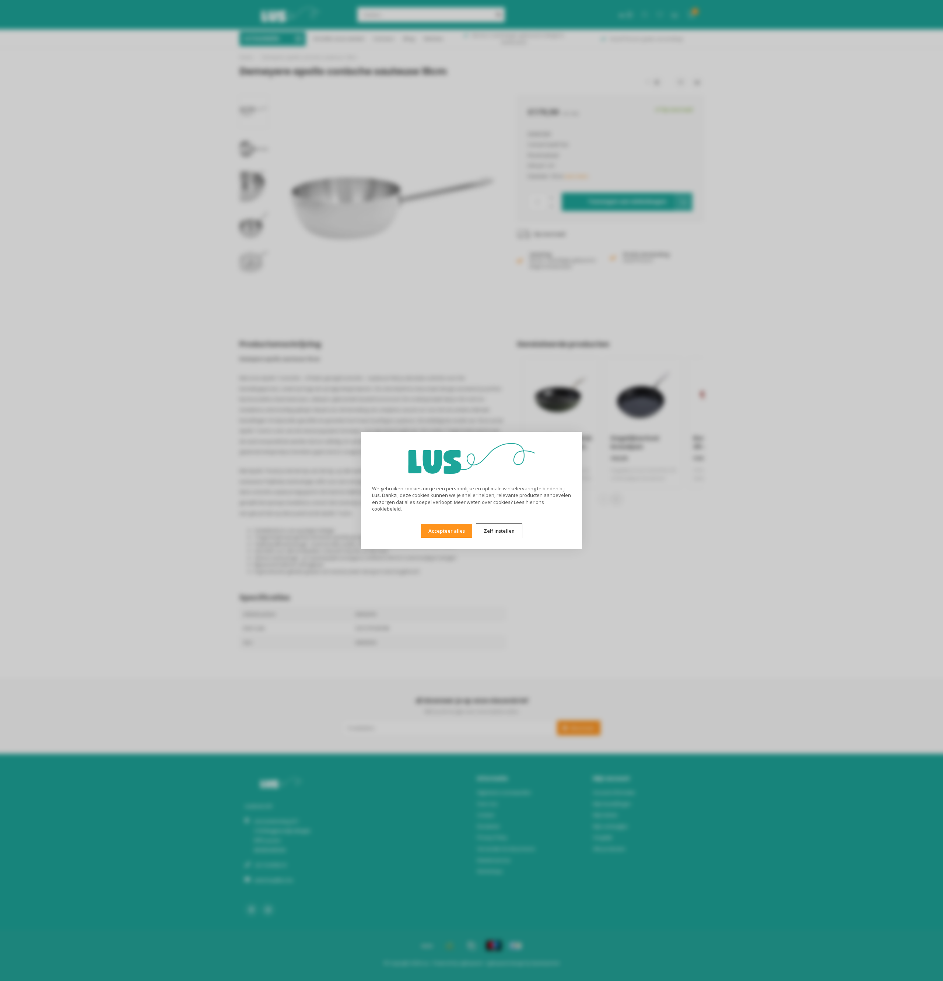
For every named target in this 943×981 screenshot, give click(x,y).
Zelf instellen (499, 531)
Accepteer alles (446, 531)
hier (530, 502)
